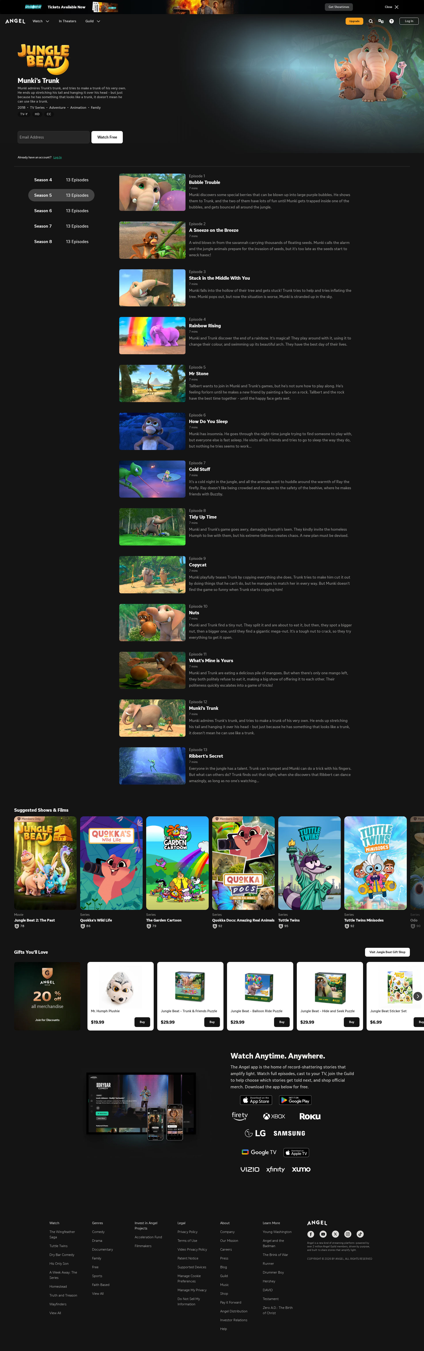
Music (224, 1285)
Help (223, 1329)
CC (49, 114)
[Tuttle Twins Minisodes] (375, 863)
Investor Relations (233, 1320)
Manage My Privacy (192, 1290)
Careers (226, 1249)
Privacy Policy (187, 1232)
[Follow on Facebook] (310, 1234)
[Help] (391, 21)
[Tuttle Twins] (309, 863)
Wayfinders (57, 1304)
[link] (67, 21)
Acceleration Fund (148, 1237)
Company (227, 1232)
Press (224, 1258)
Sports (97, 1276)
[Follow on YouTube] (323, 1234)
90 (418, 926)
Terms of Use (187, 1241)
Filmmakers (143, 1246)
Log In (57, 157)
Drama (97, 1241)
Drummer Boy (273, 1272)
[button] (47, 21)
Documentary (102, 1249)
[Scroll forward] (417, 996)
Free (95, 1267)
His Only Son (59, 1263)
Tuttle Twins (58, 1246)
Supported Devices (192, 1267)
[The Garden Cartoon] (177, 863)
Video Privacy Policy (192, 1249)
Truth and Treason (63, 1295)
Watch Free (107, 137)
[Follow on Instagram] (347, 1234)
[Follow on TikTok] (360, 1234)
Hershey (269, 1281)
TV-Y (24, 114)
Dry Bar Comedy (61, 1255)
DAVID (268, 1290)
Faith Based (101, 1285)
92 (220, 926)
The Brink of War (275, 1255)
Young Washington (277, 1232)
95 (286, 926)
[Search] (371, 21)
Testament (271, 1299)
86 (88, 926)
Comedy (98, 1232)
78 (22, 926)
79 (154, 926)
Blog (223, 1267)
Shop (224, 1293)
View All (55, 1313)
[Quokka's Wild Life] (111, 863)
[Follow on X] (335, 1234)
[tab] (61, 180)
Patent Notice (188, 1258)
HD (37, 114)
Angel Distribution (234, 1311)
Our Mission (229, 1241)
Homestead (58, 1286)
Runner (268, 1263)
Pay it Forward (230, 1302)
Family (96, 1258)
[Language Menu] (381, 21)
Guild (224, 1276)
